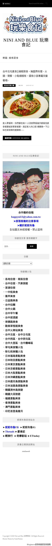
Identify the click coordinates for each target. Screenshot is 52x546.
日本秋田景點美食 (15, 360)
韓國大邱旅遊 (12, 394)
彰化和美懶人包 (14, 351)
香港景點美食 (12, 402)
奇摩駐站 (22, 435)
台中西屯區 (24, 338)
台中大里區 (11, 343)
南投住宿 (23, 279)
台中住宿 (10, 283)
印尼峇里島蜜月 (14, 411)
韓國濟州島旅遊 (14, 389)
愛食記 (21, 431)
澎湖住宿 (10, 287)
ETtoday (35, 435)
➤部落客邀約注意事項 (26, 221)
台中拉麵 (10, 304)
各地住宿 (10, 279)
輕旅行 (9, 435)
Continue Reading (20, 138)
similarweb (26, 451)
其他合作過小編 (9, 85)
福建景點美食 (12, 398)
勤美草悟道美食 (14, 326)
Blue (21, 85)
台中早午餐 (11, 313)
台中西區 (10, 338)
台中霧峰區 (26, 343)
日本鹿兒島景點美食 (16, 381)
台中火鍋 (10, 308)
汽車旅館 (23, 283)
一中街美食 (11, 292)
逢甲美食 (10, 296)
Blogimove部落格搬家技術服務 (39, 544)
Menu (7, 4)
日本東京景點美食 (15, 364)
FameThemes (18, 539)
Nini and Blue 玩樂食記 (26, 42)
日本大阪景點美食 (15, 372)
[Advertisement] (26, 489)
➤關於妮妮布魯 (26, 225)
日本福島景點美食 (15, 355)
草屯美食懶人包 (14, 347)
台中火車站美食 (14, 330)
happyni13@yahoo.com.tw (26, 216)
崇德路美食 (11, 321)
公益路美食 (11, 300)
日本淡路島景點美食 (16, 385)
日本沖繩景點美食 (15, 377)
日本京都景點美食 (15, 368)
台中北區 (10, 334)
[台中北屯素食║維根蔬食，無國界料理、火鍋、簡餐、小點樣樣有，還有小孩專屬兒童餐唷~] (26, 104)
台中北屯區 (24, 334)
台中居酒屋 (11, 317)
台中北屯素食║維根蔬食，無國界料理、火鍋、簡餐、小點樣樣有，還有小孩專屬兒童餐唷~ (25, 76)
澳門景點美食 (12, 406)
